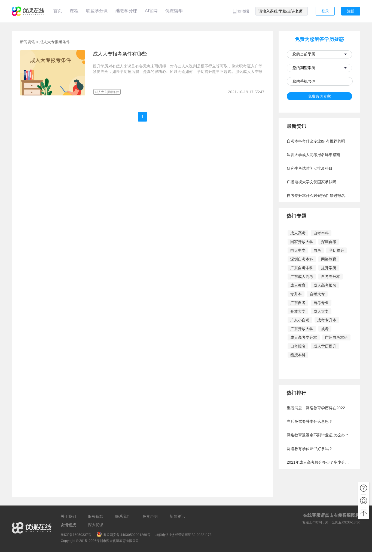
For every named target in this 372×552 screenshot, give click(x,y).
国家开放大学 (301, 242)
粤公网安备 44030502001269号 (127, 535)
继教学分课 (126, 10)
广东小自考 (299, 320)
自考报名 (298, 346)
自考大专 (317, 294)
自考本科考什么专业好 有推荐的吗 (316, 141)
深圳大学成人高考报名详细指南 (313, 155)
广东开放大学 (301, 329)
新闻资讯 (27, 42)
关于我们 (68, 516)
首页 (57, 10)
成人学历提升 (324, 346)
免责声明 (150, 516)
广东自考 (298, 302)
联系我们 (122, 516)
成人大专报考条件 (54, 42)
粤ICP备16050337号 (76, 535)
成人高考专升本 (303, 337)
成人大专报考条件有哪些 (120, 54)
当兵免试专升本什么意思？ (310, 421)
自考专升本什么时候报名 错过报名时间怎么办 (319, 195)
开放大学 (298, 311)
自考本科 (321, 233)
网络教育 (328, 259)
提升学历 (328, 268)
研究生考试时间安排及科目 (310, 168)
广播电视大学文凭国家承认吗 (311, 182)
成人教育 (298, 285)
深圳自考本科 (301, 259)
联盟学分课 (97, 10)
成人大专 (321, 311)
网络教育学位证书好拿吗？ (310, 448)
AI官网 (151, 10)
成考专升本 (326, 320)
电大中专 (298, 250)
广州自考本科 (336, 337)
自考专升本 (330, 276)
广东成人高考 (301, 276)
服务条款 (95, 516)
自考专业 (321, 302)
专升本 (296, 294)
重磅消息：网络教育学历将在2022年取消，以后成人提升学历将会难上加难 (319, 408)
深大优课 (95, 525)
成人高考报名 (324, 285)
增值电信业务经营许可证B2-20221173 (183, 535)
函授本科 (298, 355)
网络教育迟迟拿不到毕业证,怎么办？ (318, 435)
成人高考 (298, 233)
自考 (317, 250)
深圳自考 (328, 242)
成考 (325, 329)
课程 (74, 10)
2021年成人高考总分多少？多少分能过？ (319, 462)
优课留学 (174, 10)
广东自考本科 (301, 268)
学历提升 (336, 250)
